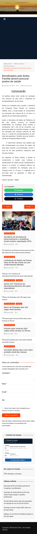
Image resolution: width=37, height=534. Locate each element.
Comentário (6, 373)
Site (3, 400)
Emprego (19, 303)
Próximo (28, 206)
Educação (19, 280)
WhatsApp (20, 190)
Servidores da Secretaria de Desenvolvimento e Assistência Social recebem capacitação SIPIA (17, 239)
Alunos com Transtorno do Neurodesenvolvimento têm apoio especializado (17, 286)
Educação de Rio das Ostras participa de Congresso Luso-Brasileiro (17, 487)
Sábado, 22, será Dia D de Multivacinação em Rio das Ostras (18, 515)
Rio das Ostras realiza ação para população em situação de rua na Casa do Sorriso (18, 502)
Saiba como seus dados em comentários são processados (18, 423)
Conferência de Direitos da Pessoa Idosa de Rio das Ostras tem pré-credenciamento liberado (18, 262)
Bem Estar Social (27, 85)
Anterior (8, 206)
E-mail (4, 392)
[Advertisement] (18, 40)
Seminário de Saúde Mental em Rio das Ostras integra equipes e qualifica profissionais (16, 495)
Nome (4, 384)
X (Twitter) (20, 198)
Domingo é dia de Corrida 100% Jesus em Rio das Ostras (17, 509)
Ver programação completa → (18, 460)
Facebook (20, 194)
